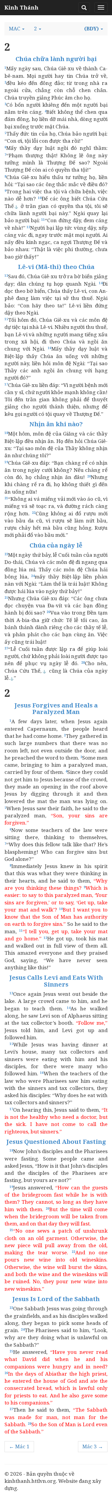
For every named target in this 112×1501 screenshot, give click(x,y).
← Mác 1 (19, 1446)
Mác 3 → (92, 1446)
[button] (16, 28)
